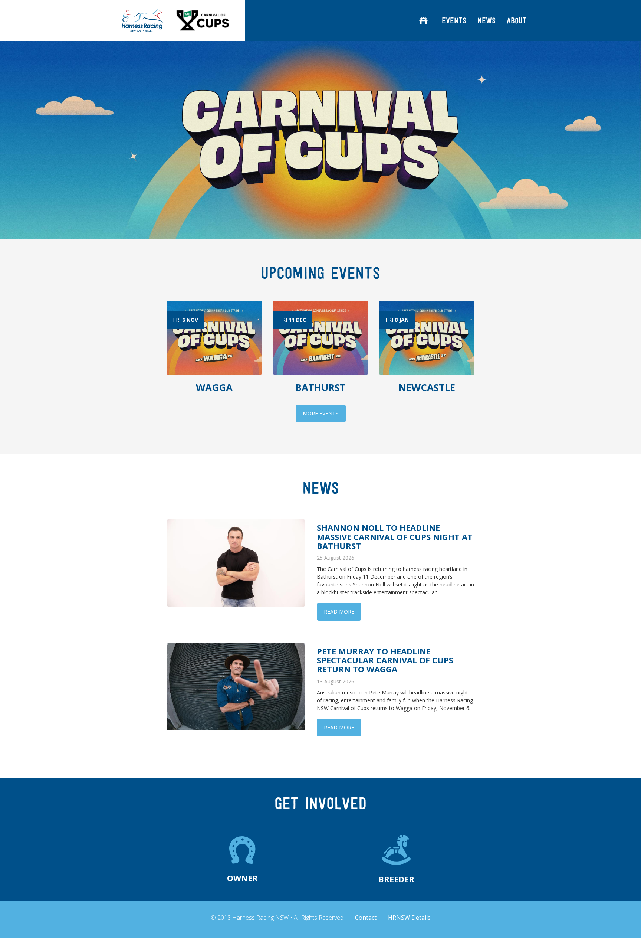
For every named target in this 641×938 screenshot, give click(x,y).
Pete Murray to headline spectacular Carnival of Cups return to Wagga (385, 660)
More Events (321, 413)
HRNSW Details (409, 918)
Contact (366, 918)
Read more (339, 611)
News (486, 20)
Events (454, 20)
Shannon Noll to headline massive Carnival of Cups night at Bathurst (395, 536)
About (516, 20)
